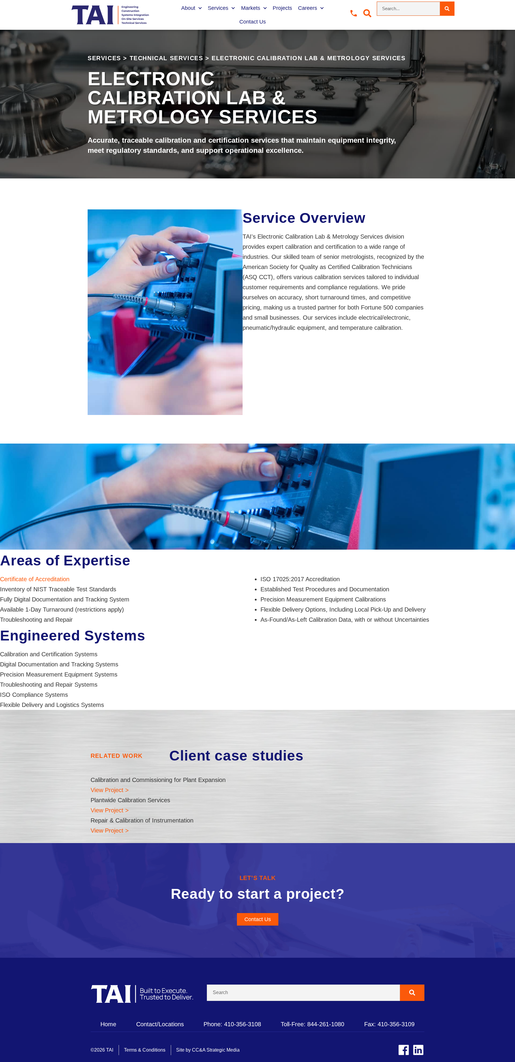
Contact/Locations (160, 1024)
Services (218, 8)
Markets (250, 8)
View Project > (110, 790)
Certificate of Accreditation (34, 579)
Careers (307, 8)
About (188, 8)
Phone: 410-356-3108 (232, 1024)
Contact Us (252, 22)
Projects (282, 8)
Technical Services (166, 58)
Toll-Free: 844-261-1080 (312, 1024)
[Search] (447, 8)
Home (108, 1024)
